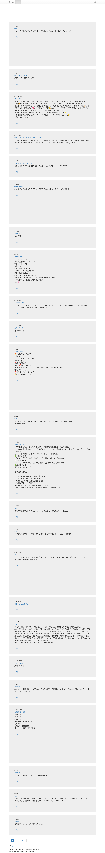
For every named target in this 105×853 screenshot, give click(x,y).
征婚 (15, 419)
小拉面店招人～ (19, 99)
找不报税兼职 (18, 186)
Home (18, 2)
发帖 (95, 2)
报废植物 (17, 233)
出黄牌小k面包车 (19, 257)
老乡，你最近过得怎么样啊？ (23, 604)
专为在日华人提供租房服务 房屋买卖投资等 (27, 138)
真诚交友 (17, 686)
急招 (15, 796)
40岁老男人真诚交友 (20, 303)
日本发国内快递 (19, 444)
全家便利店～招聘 (20, 712)
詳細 (17, 37)
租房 (15, 554)
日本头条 (11, 2)
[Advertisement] (52, 11)
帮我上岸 (17, 531)
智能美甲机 (17, 508)
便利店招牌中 (18, 351)
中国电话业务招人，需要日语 (23, 163)
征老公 (16, 624)
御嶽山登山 (17, 28)
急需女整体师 (18, 328)
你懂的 (16, 821)
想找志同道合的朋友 (20, 75)
